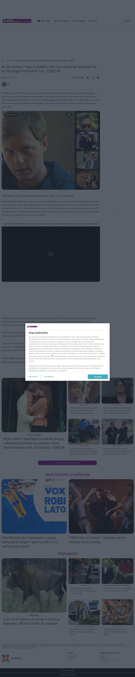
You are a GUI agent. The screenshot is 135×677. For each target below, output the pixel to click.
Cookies (41, 370)
